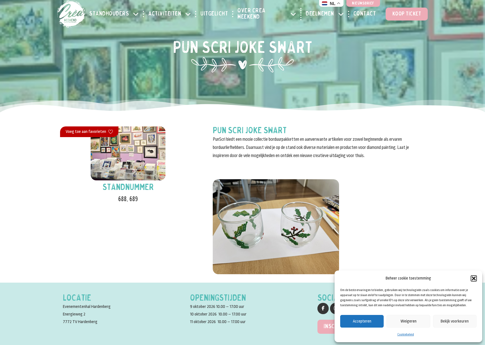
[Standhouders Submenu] (138, 14)
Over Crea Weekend (251, 14)
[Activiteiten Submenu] (190, 14)
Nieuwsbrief (363, 3)
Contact (364, 14)
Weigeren (409, 321)
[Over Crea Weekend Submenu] (295, 14)
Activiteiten (164, 14)
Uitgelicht (214, 14)
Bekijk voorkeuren (455, 321)
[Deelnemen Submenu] (343, 14)
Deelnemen (320, 14)
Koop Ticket (406, 14)
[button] (474, 278)
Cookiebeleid (405, 334)
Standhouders (109, 14)
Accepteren (362, 321)
